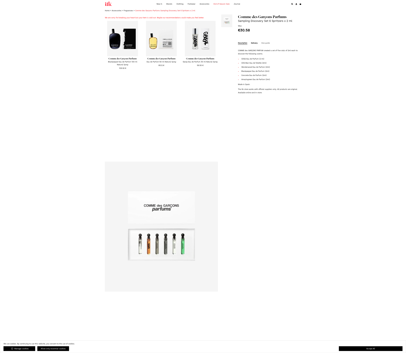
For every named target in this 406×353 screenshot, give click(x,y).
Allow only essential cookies (53, 348)
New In (159, 4)
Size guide (265, 43)
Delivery (254, 43)
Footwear (191, 4)
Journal (237, 4)
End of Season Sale (222, 4)
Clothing (179, 4)
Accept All (370, 348)
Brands (169, 4)
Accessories (204, 4)
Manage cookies (21, 348)
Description (242, 43)
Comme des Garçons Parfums (262, 17)
